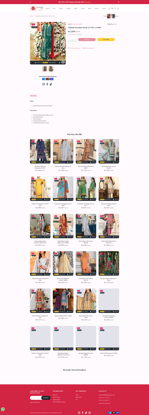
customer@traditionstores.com (107, 395)
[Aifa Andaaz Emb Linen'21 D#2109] (86, 226)
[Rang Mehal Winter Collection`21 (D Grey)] (63, 338)
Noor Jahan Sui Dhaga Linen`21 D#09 (63, 204)
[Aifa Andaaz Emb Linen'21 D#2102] (109, 151)
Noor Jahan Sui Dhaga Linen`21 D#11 (85, 204)
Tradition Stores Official (77, 24)
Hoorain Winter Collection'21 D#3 (40, 316)
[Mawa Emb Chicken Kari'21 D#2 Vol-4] (109, 226)
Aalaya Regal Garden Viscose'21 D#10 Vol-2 (40, 241)
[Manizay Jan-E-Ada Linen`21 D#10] (109, 188)
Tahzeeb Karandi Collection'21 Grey (63, 167)
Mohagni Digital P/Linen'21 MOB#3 (86, 354)
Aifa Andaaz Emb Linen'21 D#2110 (86, 279)
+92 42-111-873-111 (104, 400)
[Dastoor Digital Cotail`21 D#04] (63, 301)
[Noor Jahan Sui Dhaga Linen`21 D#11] (86, 188)
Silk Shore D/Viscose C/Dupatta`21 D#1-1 (40, 167)
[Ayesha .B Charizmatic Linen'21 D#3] (40, 188)
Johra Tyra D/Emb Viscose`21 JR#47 (86, 167)
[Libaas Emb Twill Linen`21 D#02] (86, 301)
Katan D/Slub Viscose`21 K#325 (108, 353)
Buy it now (106, 39)
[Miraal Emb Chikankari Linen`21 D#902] (63, 263)
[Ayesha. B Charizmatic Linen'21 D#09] (40, 338)
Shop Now (86, 2)
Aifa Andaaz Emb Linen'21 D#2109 (86, 241)
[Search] (115, 8)
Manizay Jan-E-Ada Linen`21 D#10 (108, 204)
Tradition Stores (37, 412)
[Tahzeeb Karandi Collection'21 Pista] (40, 263)
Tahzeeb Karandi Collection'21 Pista (40, 279)
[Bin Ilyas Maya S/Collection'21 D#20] (109, 263)
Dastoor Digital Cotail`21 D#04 (63, 316)
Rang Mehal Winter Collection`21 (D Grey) (63, 354)
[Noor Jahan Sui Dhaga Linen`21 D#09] (63, 188)
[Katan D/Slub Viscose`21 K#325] (109, 338)
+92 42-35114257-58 (104, 403)
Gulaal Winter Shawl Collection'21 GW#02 (63, 241)
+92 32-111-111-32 (104, 397)
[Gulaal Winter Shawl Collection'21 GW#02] (63, 226)
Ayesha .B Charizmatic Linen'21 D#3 (40, 204)
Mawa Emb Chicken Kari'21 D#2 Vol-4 (108, 241)
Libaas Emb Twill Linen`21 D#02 (86, 316)
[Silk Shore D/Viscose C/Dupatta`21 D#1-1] (40, 151)
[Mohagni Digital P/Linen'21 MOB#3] (86, 338)
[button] (30, 2)
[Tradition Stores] (36, 8)
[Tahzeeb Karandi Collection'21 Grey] (63, 151)
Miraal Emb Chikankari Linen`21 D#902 (63, 279)
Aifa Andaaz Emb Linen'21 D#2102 (109, 167)
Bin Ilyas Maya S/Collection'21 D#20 (109, 279)
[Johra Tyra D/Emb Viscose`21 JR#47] (86, 151)
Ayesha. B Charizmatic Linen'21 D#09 (40, 354)
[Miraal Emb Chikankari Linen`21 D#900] (109, 301)
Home (31, 16)
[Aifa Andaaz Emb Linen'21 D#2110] (86, 263)
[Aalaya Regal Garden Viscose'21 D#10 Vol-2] (40, 226)
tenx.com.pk (59, 412)
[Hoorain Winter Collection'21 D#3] (40, 301)
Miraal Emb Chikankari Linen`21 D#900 (109, 316)
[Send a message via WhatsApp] (3, 409)
